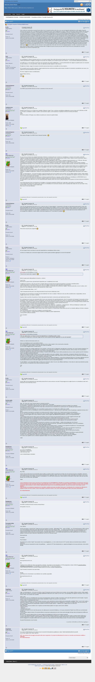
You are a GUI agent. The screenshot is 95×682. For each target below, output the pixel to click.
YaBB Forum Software (40, 665)
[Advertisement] (34, 677)
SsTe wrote (22, 334)
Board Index (8, 14)
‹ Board (14, 661)
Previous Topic (81, 19)
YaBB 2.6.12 (64, 664)
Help (13, 14)
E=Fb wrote (22, 272)
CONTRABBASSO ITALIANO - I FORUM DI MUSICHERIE (18, 17)
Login (18, 4)
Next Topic (87, 19)
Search (18, 14)
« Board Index (9, 661)
